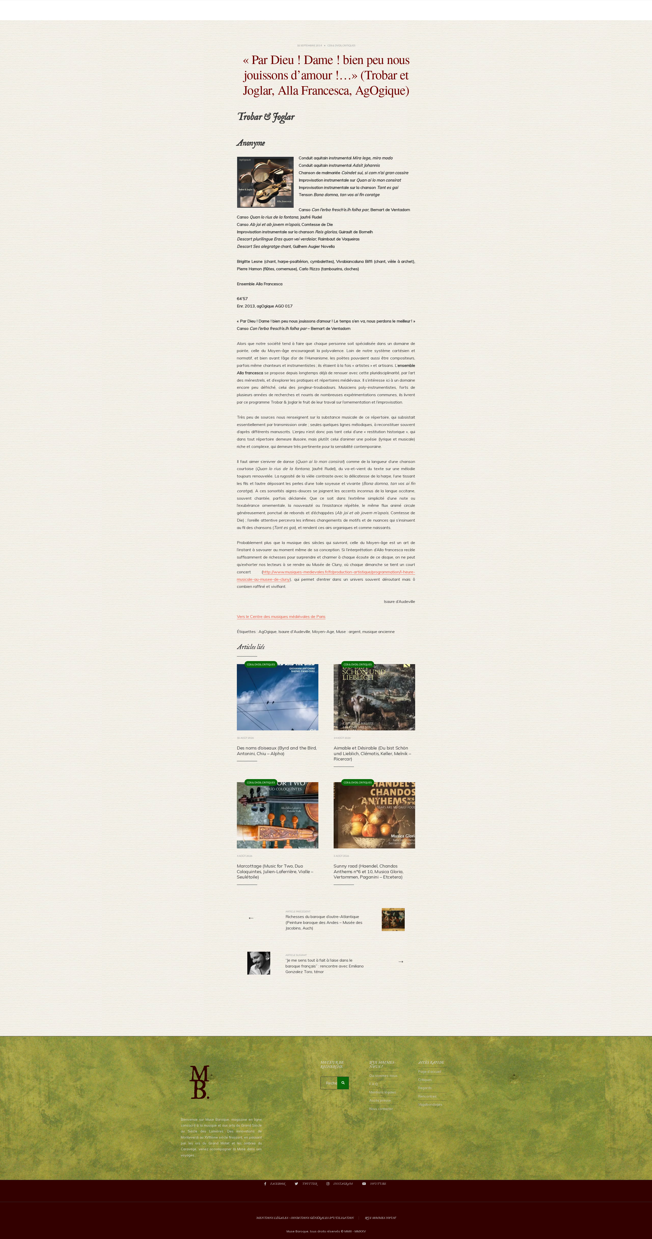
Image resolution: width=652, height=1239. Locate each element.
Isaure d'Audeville (294, 631)
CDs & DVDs (335, 45)
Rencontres (427, 1096)
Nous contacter (381, 1109)
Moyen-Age (323, 631)
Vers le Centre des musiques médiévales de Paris (281, 616)
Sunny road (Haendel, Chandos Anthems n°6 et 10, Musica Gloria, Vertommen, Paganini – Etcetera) (368, 871)
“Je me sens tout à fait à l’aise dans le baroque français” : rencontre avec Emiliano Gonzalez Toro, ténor (325, 963)
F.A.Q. (373, 1084)
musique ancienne (378, 631)
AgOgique (268, 631)
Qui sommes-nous (383, 1076)
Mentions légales (382, 1092)
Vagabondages (430, 1104)
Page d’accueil (429, 1071)
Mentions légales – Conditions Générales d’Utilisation (305, 1218)
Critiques (349, 45)
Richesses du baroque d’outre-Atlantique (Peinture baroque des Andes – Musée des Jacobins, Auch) (324, 920)
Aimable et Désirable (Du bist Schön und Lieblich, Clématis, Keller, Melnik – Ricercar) (372, 753)
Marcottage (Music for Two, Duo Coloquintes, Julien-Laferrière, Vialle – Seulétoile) (275, 871)
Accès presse (380, 1100)
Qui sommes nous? (380, 1218)
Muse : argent (348, 631)
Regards (425, 1088)
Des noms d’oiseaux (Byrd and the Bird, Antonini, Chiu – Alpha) (277, 750)
